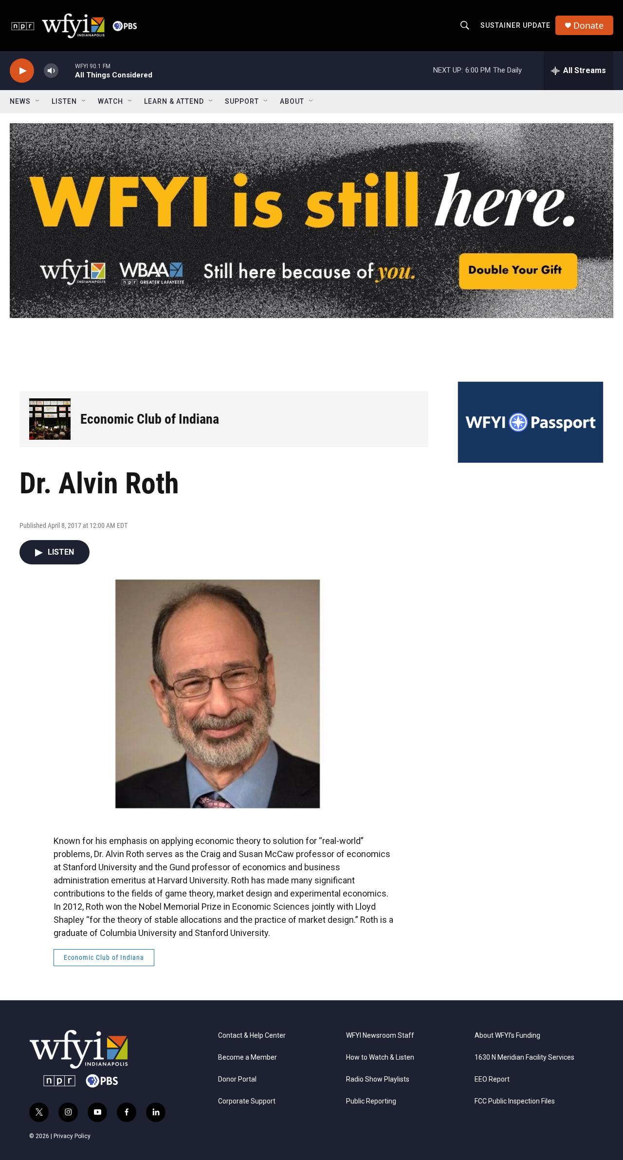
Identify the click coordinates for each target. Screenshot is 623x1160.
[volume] (51, 71)
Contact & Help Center (252, 1035)
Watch (110, 101)
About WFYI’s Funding (507, 1035)
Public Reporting (371, 1101)
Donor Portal (237, 1079)
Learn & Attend (174, 101)
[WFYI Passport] (530, 422)
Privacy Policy (72, 1136)
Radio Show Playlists (377, 1079)
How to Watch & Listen (380, 1057)
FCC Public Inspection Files (515, 1101)
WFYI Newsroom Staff (380, 1035)
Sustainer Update (515, 25)
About (292, 101)
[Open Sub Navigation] (38, 101)
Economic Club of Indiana (149, 419)
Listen (64, 101)
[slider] (66, 70)
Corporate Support (246, 1101)
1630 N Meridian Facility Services (524, 1057)
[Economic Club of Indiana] (50, 419)
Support (242, 101)
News (20, 101)
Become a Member (247, 1057)
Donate (588, 25)
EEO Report (492, 1079)
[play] (22, 70)
